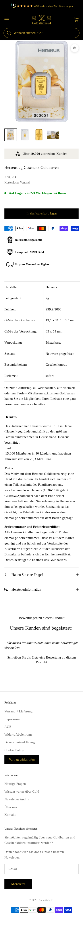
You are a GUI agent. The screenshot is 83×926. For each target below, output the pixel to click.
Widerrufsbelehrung (18, 734)
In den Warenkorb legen (42, 213)
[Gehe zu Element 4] (53, 134)
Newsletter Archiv (16, 799)
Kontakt (9, 814)
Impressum (12, 719)
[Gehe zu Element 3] (39, 134)
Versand (25, 182)
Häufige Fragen (15, 783)
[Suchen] (9, 33)
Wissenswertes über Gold (21, 791)
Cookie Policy (14, 750)
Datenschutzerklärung (19, 742)
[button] (41, 659)
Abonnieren (18, 884)
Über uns (10, 807)
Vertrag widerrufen (22, 759)
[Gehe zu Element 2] (25, 134)
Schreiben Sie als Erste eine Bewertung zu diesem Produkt (41, 660)
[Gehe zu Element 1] (10, 134)
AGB (8, 726)
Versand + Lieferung (18, 711)
